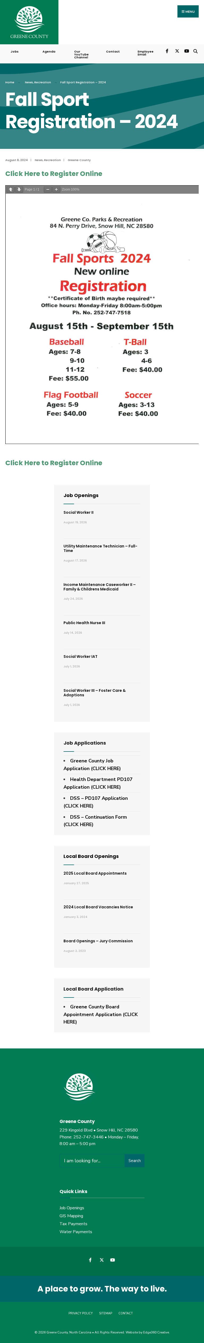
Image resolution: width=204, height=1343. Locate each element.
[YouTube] (186, 50)
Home (9, 82)
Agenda (48, 51)
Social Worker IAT (80, 656)
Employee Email (146, 53)
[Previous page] (11, 190)
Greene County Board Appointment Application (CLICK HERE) (100, 1014)
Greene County (79, 160)
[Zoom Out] (48, 190)
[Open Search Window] (195, 50)
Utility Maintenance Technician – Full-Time (100, 548)
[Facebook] (167, 50)
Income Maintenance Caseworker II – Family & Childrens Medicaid (99, 587)
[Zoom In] (56, 190)
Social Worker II (78, 512)
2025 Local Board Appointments (95, 873)
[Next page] (19, 190)
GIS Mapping (71, 1216)
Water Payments (76, 1232)
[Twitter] (176, 50)
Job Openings (81, 495)
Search (135, 1160)
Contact (113, 51)
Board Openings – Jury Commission (98, 941)
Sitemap (105, 1313)
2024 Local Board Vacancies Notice (98, 907)
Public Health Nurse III (84, 622)
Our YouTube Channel (81, 54)
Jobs (15, 51)
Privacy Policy (81, 1313)
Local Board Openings (91, 856)
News (29, 82)
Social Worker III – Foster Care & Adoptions (94, 693)
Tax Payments (73, 1224)
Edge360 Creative (156, 1332)
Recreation (42, 82)
